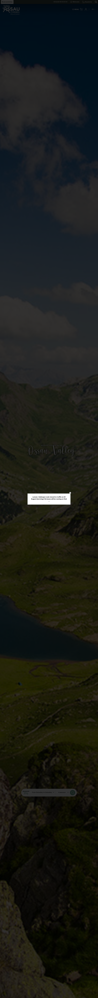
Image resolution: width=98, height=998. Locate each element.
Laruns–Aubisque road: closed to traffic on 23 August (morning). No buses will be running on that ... (49, 499)
